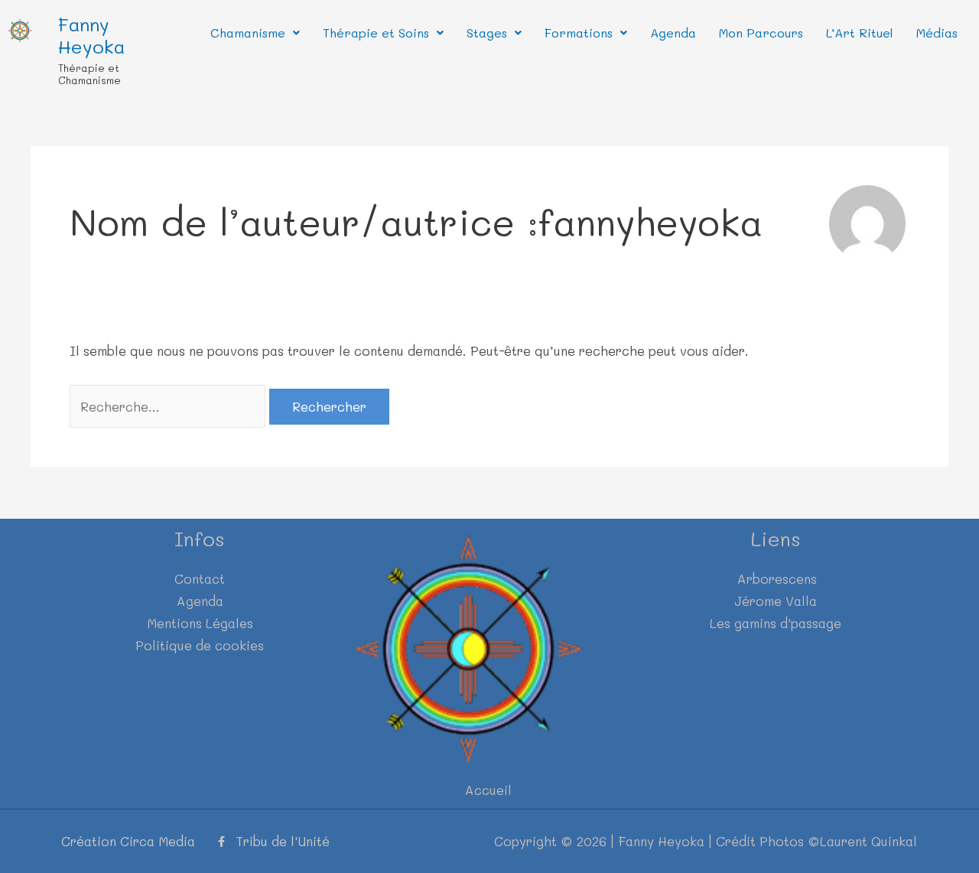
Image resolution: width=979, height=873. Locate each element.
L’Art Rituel (859, 32)
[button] (255, 32)
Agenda (673, 32)
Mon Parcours (761, 32)
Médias (937, 32)
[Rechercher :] (169, 406)
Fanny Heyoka (91, 35)
